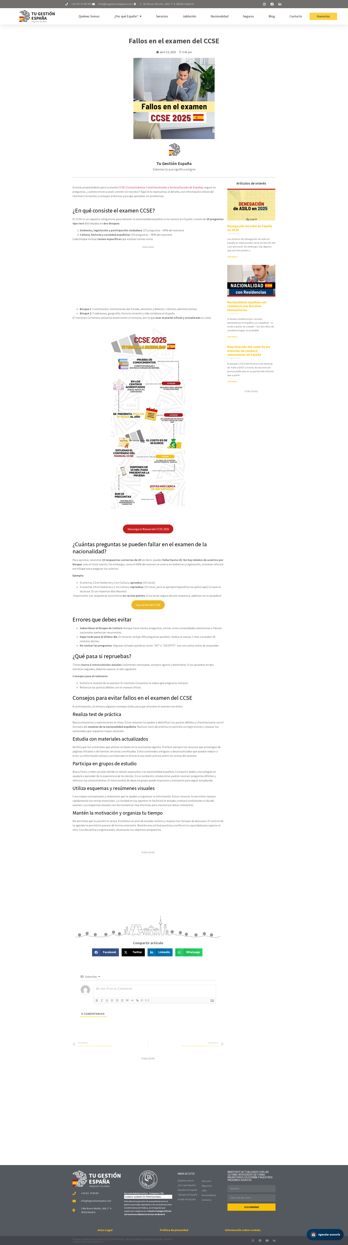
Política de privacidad (174, 1230)
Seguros (248, 16)
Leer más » (232, 256)
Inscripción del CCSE (148, 605)
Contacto (295, 16)
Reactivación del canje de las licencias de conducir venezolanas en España (248, 351)
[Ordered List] (117, 1000)
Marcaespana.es (95, 1241)
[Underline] (106, 1000)
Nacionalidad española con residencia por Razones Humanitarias (246, 306)
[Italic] (101, 1000)
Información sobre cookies (243, 1230)
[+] (147, 1000)
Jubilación (189, 16)
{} (142, 1000)
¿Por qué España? (126, 16)
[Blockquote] (127, 1000)
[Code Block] (132, 1000)
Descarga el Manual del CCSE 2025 (148, 529)
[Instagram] (253, 1240)
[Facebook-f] (260, 1240)
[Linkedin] (274, 1240)
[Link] (137, 1000)
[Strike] (112, 1000)
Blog (272, 16)
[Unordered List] (122, 1000)
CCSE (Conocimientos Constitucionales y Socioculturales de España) (161, 187)
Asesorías (323, 16)
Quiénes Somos (89, 16)
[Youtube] (267, 1240)
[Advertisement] (148, 277)
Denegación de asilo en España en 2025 (249, 228)
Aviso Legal (105, 1230)
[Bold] (96, 1000)
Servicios (162, 16)
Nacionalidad (219, 16)
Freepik (158, 1239)
